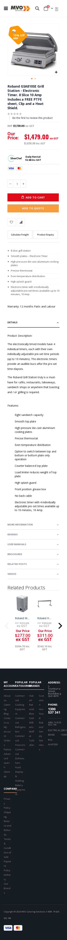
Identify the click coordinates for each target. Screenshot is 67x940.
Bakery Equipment (20, 789)
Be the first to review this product (32, 118)
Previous (7, 625)
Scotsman (41, 700)
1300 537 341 (54, 711)
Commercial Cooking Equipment (20, 704)
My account (7, 731)
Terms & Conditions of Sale (7, 848)
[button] (56, 72)
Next (60, 625)
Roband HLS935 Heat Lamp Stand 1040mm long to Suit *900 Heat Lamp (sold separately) (44, 618)
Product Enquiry (45, 234)
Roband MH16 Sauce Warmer (22, 618)
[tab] (33, 323)
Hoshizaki (41, 713)
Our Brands (7, 888)
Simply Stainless (41, 740)
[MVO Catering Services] (20, 8)
